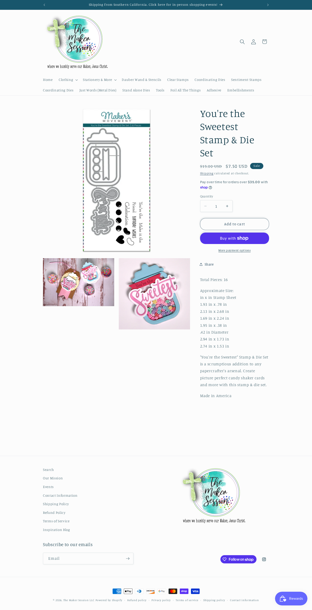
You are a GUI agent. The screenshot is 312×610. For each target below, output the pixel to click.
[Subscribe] (127, 559)
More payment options (234, 250)
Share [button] (209, 264)
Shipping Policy (56, 504)
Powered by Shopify (108, 600)
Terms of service (187, 600)
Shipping (207, 173)
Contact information (244, 600)
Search (48, 469)
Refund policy (137, 600)
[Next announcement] (268, 5)
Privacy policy (161, 600)
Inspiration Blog (56, 530)
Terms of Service (56, 521)
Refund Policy (54, 512)
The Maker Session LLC (79, 600)
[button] (68, 79)
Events (48, 487)
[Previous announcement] (44, 5)
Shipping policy (214, 600)
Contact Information (60, 495)
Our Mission (53, 478)
